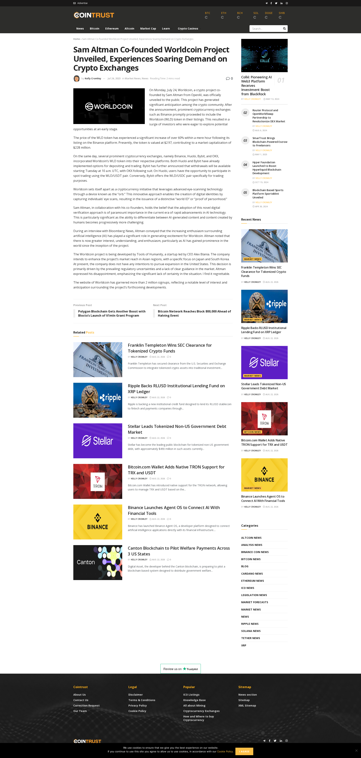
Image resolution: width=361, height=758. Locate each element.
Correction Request (86, 705)
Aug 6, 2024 (261, 130)
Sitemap (244, 700)
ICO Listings (191, 694)
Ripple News (250, 624)
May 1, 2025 (261, 154)
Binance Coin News (255, 552)
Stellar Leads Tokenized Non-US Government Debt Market (263, 386)
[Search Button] (284, 28)
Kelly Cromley (93, 78)
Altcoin (129, 28)
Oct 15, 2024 (261, 182)
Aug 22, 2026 (158, 356)
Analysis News (251, 545)
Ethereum (112, 28)
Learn (166, 28)
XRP (243, 645)
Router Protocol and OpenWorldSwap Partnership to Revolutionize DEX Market (269, 115)
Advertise (82, 3)
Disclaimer (135, 694)
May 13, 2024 (272, 99)
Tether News (250, 638)
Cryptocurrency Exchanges (201, 711)
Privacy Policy (137, 705)
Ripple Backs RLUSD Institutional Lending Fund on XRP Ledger (263, 330)
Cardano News (252, 573)
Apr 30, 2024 (261, 206)
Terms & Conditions (141, 700)
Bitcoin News (252, 431)
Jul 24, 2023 (114, 78)
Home (76, 39)
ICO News (247, 588)
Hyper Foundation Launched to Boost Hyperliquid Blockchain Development (267, 167)
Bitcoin (94, 28)
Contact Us (80, 700)
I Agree (244, 751)
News (80, 28)
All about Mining (194, 705)
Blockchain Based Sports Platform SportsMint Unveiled (268, 193)
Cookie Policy (137, 711)
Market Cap (148, 28)
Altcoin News (251, 537)
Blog (244, 566)
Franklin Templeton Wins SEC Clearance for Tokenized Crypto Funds (170, 348)
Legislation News (254, 595)
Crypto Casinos (188, 28)
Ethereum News (252, 580)
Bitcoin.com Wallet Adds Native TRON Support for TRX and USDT (264, 442)
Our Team (80, 711)
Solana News (251, 631)
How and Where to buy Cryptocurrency (198, 718)
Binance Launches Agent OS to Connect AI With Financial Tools (263, 498)
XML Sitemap (247, 705)
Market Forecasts (254, 602)
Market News (133, 78)
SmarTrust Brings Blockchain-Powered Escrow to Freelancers (270, 141)
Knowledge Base (194, 700)
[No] (356, 750)
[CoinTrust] (87, 741)
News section (247, 694)
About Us (79, 694)
